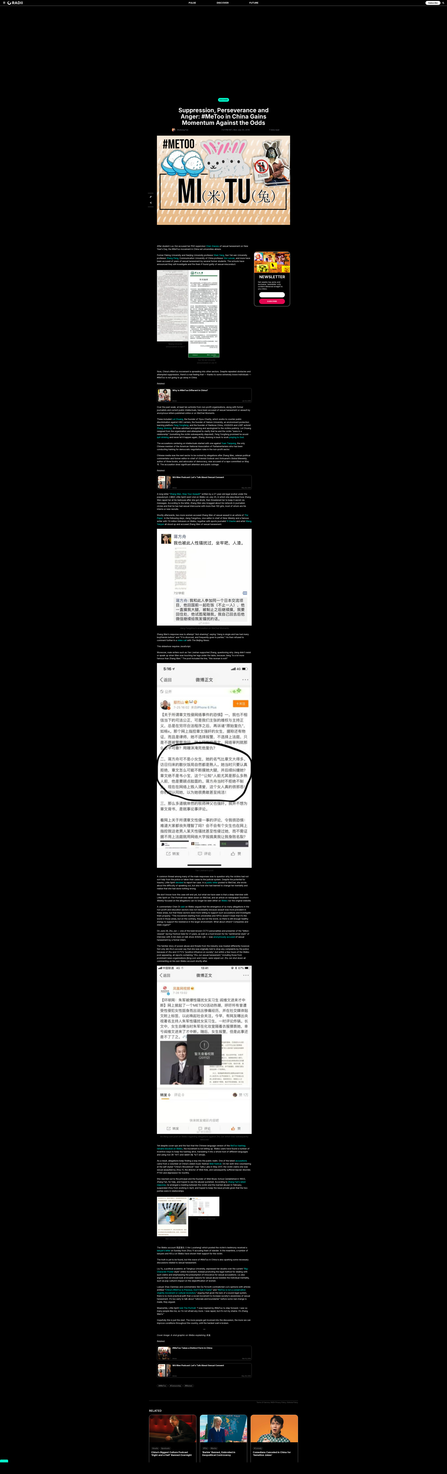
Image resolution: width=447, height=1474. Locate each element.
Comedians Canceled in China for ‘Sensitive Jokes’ (272, 1453)
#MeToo (162, 1386)
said (183, 906)
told (187, 1308)
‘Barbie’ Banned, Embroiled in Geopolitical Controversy (218, 1453)
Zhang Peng (172, 258)
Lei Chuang (177, 419)
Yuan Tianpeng (229, 443)
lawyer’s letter (163, 1250)
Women (189, 1386)
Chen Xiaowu (212, 246)
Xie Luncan (229, 258)
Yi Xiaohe (231, 521)
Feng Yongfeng (181, 425)
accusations (241, 1161)
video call (182, 640)
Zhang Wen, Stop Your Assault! (185, 494)
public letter (212, 882)
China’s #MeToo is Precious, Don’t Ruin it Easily (189, 1290)
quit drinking (163, 437)
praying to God (236, 437)
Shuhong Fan (182, 130)
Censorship (176, 1386)
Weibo (224, 900)
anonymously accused (224, 937)
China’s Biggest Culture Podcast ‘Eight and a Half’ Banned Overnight (171, 1453)
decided (179, 882)
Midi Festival (215, 1164)
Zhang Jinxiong (164, 428)
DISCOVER (223, 100)
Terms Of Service (263, 1402)
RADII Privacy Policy (278, 1402)
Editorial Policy (292, 1402)
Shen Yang (219, 255)
